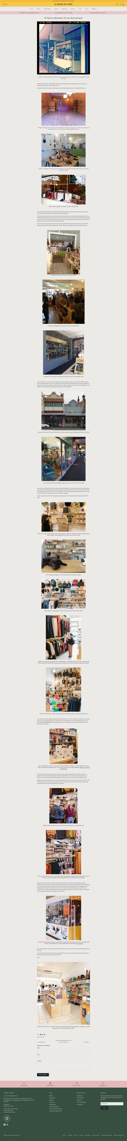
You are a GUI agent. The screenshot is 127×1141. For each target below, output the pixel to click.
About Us (51, 1100)
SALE (86, 9)
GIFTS (38, 9)
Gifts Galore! (52, 1098)
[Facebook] (4, 1124)
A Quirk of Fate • (10, 1135)
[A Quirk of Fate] (63, 4)
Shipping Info (80, 1095)
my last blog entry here (48, 720)
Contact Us (79, 1100)
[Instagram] (7, 1124)
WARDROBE (47, 9)
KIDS (80, 9)
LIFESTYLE (64, 9)
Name (38, 1048)
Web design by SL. (16, 1135)
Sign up (104, 1107)
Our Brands (52, 1102)
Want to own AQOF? (54, 1106)
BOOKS (73, 9)
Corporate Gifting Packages (55, 1108)
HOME (55, 9)
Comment (39, 1061)
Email (38, 1054)
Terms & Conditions (81, 1102)
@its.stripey (79, 943)
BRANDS (94, 9)
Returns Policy (80, 1098)
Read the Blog (52, 1104)
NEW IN (32, 9)
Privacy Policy (80, 1104)
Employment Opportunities (55, 1111)
